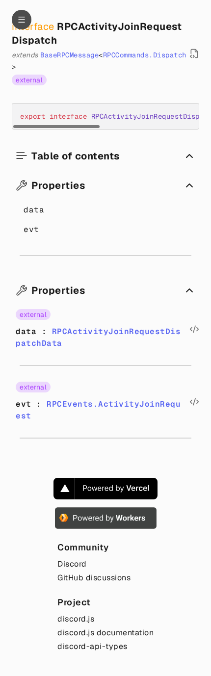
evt (31, 229)
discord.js (75, 619)
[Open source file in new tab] (194, 53)
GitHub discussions (94, 577)
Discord (72, 564)
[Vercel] (105, 488)
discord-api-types (92, 646)
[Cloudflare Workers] (106, 518)
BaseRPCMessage (69, 55)
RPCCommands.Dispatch (144, 55)
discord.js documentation (105, 632)
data (34, 210)
